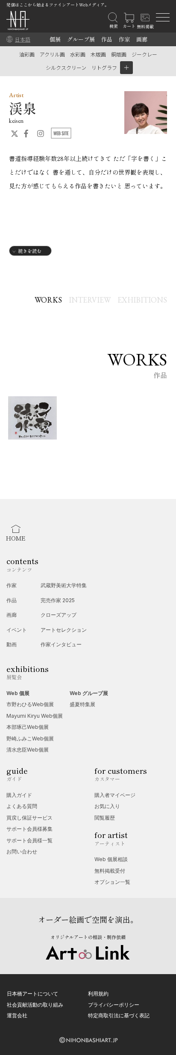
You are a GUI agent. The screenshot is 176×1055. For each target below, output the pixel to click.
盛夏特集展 (82, 704)
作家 (124, 39)
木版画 (98, 54)
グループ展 (81, 39)
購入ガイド (19, 795)
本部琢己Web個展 (27, 727)
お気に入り (107, 806)
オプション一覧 (112, 882)
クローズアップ (58, 615)
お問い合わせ (21, 851)
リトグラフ (104, 67)
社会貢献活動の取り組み (35, 1005)
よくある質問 (21, 806)
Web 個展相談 (111, 859)
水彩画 (77, 54)
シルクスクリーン (66, 67)
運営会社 (17, 1015)
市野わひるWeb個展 (30, 704)
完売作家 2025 (58, 600)
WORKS (48, 300)
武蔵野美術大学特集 (64, 585)
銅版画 (118, 54)
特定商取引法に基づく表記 (119, 1015)
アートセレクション (64, 630)
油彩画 (27, 54)
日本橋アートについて (32, 993)
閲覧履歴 (104, 817)
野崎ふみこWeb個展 (30, 738)
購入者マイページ (114, 795)
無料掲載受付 (109, 871)
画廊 (141, 39)
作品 (106, 39)
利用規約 (98, 993)
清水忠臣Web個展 (27, 749)
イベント (16, 630)
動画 (11, 644)
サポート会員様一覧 (29, 840)
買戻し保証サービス (29, 817)
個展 (55, 39)
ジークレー (144, 54)
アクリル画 (52, 54)
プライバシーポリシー (113, 1005)
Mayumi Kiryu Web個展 (34, 716)
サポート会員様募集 (29, 829)
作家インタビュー (61, 644)
